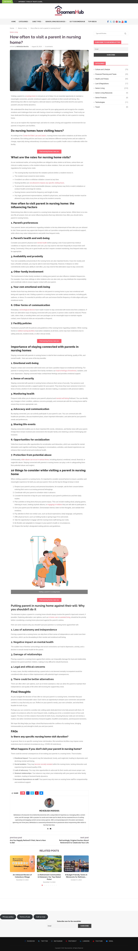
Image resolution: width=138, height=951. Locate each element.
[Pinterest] (117, 22)
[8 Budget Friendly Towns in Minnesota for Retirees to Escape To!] (76, 863)
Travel (111, 107)
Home (13, 21)
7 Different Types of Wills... (28, 1)
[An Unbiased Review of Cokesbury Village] (22, 863)
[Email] (126, 22)
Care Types (36, 21)
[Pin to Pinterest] (37, 793)
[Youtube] (123, 22)
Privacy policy (8, 917)
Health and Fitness (111, 79)
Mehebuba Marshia (22, 46)
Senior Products (111, 98)
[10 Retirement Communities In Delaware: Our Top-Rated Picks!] (49, 863)
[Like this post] (23, 793)
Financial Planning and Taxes (111, 74)
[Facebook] (108, 22)
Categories (23, 21)
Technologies (111, 102)
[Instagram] (114, 22)
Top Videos (92, 21)
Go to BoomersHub (77, 21)
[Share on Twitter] (32, 793)
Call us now (40, 917)
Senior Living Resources (55, 21)
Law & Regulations (111, 84)
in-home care (53, 617)
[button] (15, 1)
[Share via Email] (41, 793)
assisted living (65, 617)
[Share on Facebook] (27, 793)
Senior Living (22, 28)
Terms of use (25, 917)
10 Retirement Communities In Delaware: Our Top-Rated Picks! (49, 877)
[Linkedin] (120, 22)
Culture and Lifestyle (111, 69)
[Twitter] (111, 22)
